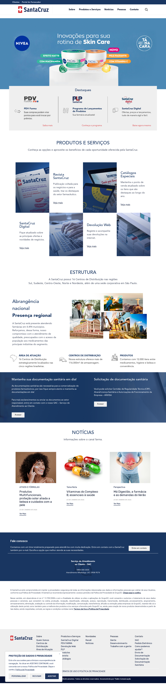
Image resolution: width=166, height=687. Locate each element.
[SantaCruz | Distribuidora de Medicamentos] (33, 9)
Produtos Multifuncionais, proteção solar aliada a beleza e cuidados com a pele (35, 498)
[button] (22, 514)
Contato (134, 9)
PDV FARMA (66, 643)
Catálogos (66, 659)
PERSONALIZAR (19, 676)
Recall (88, 640)
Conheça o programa (92, 126)
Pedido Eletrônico (143, 643)
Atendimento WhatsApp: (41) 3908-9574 (83, 573)
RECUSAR (36, 676)
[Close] (59, 653)
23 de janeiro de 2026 (28, 510)
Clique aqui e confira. (132, 593)
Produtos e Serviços (90, 9)
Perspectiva (119, 487)
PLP (63, 649)
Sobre (72, 9)
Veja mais (58, 203)
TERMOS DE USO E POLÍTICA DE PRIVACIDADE (83, 671)
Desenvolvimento (118, 643)
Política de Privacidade (24, 670)
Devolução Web (68, 646)
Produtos (65, 652)
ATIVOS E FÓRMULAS (29, 487)
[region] (33, 667)
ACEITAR (52, 676)
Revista (64, 655)
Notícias (108, 9)
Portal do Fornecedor (31, 2)
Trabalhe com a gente (120, 646)
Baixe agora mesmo (142, 126)
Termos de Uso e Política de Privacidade (91, 609)
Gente (113, 640)
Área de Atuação (44, 649)
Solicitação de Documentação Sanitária (142, 662)
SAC (137, 640)
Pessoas (121, 9)
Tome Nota (72, 487)
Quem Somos (42, 640)
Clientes (15, 2)
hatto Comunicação (123, 679)
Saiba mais (48, 126)
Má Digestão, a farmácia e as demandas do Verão (130, 493)
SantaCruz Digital (69, 640)
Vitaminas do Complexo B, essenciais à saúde (82, 493)
